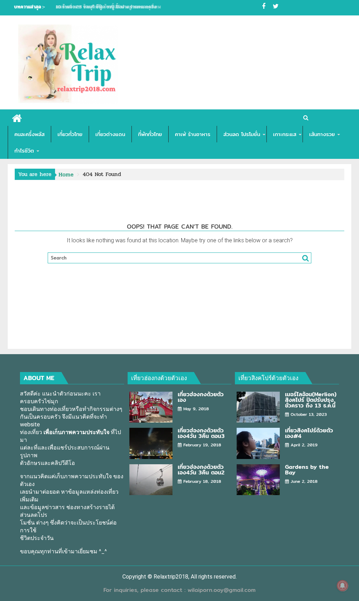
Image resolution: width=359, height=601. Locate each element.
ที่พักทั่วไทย (150, 134)
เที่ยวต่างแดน (110, 134)
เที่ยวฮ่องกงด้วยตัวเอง (159, 378)
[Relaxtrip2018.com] (17, 117)
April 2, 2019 (304, 444)
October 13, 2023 (309, 414)
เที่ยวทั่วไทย (69, 134)
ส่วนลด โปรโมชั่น (241, 134)
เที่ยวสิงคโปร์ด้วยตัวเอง (268, 378)
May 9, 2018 (196, 408)
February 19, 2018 (202, 444)
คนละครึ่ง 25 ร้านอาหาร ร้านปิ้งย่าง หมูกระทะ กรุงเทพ (108, 7)
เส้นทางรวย (322, 134)
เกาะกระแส (284, 134)
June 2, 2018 (304, 481)
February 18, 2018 (202, 481)
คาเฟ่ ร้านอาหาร (192, 134)
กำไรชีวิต (24, 151)
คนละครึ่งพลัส (29, 134)
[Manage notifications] (342, 585)
